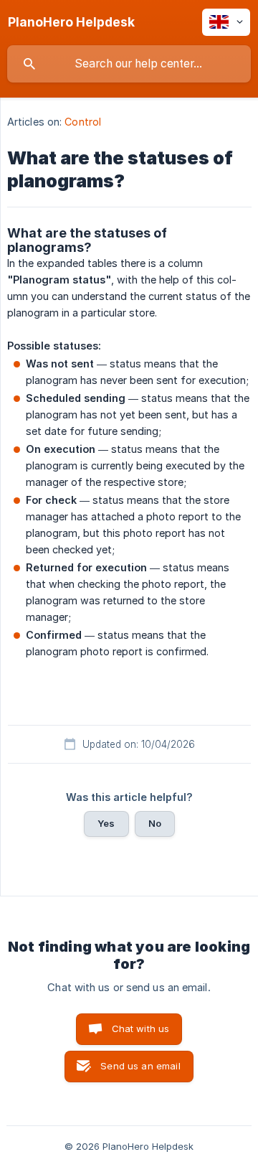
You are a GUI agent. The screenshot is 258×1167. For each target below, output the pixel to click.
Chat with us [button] (141, 1028)
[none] (71, 22)
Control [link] (82, 122)
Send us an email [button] (140, 1066)
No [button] (154, 823)
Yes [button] (106, 823)
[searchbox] (129, 64)
